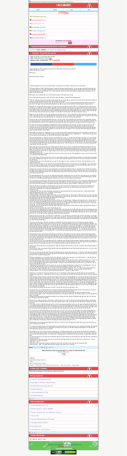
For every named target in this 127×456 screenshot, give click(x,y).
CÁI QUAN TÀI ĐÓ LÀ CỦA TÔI (39, 422)
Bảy (49, 365)
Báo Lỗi (47, 50)
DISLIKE (66, 352)
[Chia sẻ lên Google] (63, 64)
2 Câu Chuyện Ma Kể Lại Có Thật (39, 392)
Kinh (44, 365)
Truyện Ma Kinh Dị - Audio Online (43, 58)
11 (46, 347)
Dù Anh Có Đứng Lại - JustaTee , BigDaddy (42, 408)
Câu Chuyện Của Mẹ (36, 426)
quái (55, 365)
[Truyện (37, 365)
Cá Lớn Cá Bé (34, 415)
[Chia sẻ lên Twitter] (86, 64)
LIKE (61, 352)
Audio (73, 365)
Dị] (47, 365)
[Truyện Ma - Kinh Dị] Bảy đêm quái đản (41, 379)
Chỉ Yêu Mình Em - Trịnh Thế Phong (40, 429)
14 (50, 347)
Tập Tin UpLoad (54, 50)
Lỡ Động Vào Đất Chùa (37, 389)
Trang (31, 365)
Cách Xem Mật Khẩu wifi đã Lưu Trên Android (42, 419)
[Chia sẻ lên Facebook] (41, 64)
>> (52, 347)
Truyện (62, 365)
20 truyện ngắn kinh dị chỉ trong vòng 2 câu (41, 385)
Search (31, 50)
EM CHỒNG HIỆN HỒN (37, 395)
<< (34, 347)
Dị (69, 365)
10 (44, 347)
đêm (52, 365)
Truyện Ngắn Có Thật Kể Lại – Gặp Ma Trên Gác (43, 382)
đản (57, 365)
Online (77, 365)
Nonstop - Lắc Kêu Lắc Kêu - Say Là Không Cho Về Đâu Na (46, 412)
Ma (41, 365)
